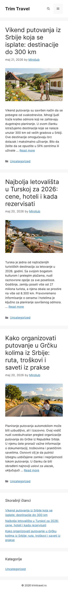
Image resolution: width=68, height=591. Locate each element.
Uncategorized (20, 161)
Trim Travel (17, 8)
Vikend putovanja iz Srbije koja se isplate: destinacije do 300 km (33, 40)
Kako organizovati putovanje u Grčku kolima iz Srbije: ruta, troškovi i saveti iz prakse (31, 352)
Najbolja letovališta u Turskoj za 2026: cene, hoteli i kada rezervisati (32, 192)
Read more (27, 150)
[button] (48, 8)
